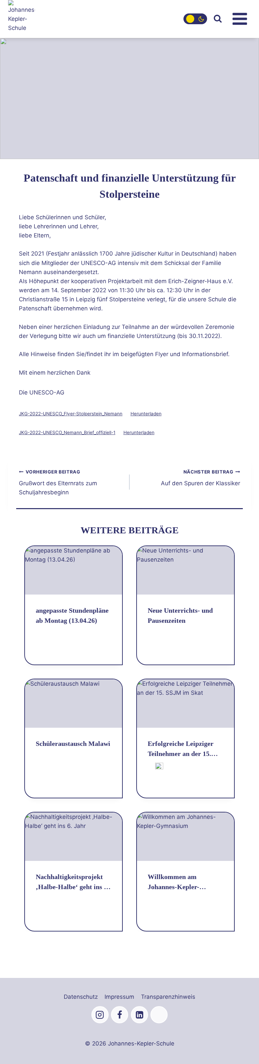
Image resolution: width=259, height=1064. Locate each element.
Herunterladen (146, 413)
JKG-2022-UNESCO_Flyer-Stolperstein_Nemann (70, 413)
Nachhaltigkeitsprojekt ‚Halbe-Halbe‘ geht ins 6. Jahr (72, 882)
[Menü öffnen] (239, 19)
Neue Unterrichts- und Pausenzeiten (180, 615)
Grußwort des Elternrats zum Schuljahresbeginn (58, 482)
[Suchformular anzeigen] (217, 19)
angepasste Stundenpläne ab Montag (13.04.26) (72, 615)
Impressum (119, 996)
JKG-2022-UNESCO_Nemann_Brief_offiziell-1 (67, 432)
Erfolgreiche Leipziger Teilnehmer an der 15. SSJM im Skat (180, 749)
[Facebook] (119, 1014)
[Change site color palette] (195, 18)
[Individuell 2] (159, 1014)
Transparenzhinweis (168, 996)
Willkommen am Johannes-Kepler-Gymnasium (173, 882)
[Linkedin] (139, 1014)
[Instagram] (100, 1014)
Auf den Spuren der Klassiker (200, 478)
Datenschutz (81, 996)
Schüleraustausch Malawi (73, 743)
